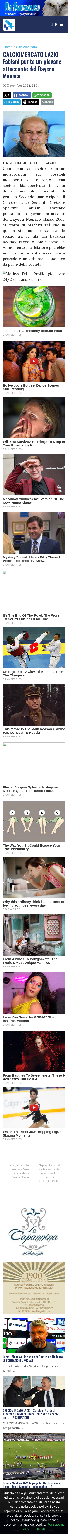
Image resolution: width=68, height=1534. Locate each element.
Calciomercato (26, 47)
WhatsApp (43, 95)
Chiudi (40, 1529)
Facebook (23, 95)
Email (49, 101)
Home (8, 47)
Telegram (13, 101)
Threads (32, 101)
